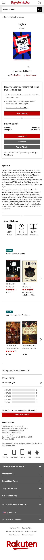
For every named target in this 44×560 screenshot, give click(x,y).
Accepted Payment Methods (14, 504)
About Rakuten (27, 535)
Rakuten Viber (27, 528)
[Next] (41, 278)
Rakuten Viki (14, 528)
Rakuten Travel (30, 531)
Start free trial (22, 113)
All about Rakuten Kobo (13, 466)
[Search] (39, 9)
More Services (14, 535)
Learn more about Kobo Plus (16, 108)
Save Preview (31, 75)
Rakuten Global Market (14, 531)
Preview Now (16, 75)
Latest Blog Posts (10, 481)
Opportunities (8, 474)
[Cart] (39, 2)
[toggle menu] (4, 2)
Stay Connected (9, 488)
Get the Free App (9, 496)
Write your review (22, 415)
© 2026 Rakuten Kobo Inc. (12, 520)
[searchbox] (22, 9)
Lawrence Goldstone (23, 71)
